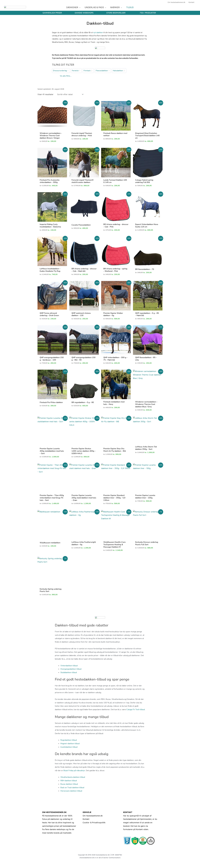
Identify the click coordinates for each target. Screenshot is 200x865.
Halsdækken (118, 70)
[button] (79, 7)
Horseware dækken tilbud (71, 791)
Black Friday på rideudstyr (74, 770)
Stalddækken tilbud (68, 672)
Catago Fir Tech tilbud (135, 709)
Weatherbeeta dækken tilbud (72, 777)
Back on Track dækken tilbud (72, 787)
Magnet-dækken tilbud (70, 743)
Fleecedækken (102, 70)
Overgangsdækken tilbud (70, 669)
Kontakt (86, 819)
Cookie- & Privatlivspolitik (94, 822)
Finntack (87, 70)
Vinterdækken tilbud (69, 665)
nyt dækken (98, 32)
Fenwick (75, 70)
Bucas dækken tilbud (69, 784)
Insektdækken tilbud (68, 747)
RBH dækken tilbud (68, 780)
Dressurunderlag (60, 70)
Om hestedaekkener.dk (93, 816)
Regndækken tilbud (68, 740)
